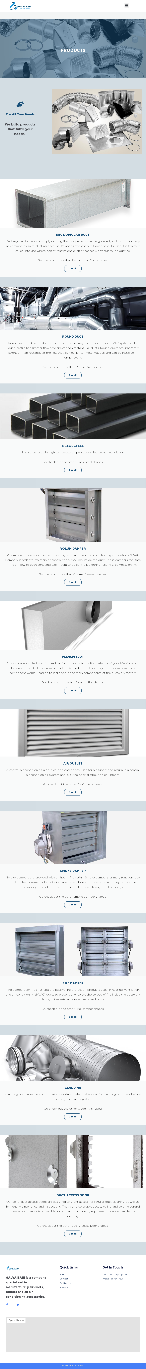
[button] (126, 5)
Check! (73, 268)
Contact (64, 1278)
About (63, 1274)
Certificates (65, 1283)
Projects (64, 1287)
